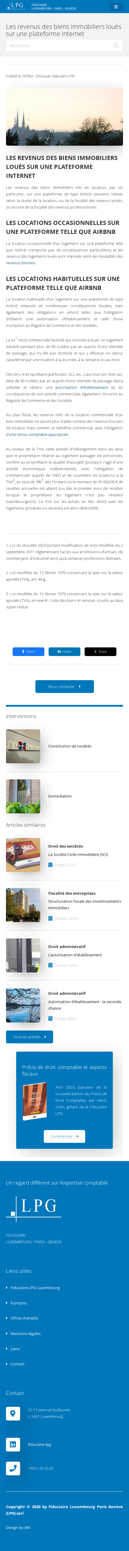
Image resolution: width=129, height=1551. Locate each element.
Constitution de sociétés (70, 746)
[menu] (116, 7)
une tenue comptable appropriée (38, 434)
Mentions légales (25, 1333)
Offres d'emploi (24, 1318)
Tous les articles (26, 1036)
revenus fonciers (20, 262)
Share (30, 651)
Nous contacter (61, 686)
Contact (17, 1364)
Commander (62, 1136)
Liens (15, 1348)
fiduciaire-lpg (39, 1444)
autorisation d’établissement (81, 387)
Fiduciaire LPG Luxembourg (35, 1287)
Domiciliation (60, 796)
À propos (18, 1303)
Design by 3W (18, 1527)
